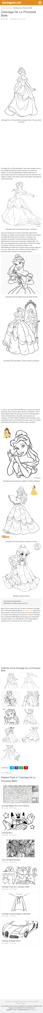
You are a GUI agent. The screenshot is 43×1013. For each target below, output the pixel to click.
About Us (30, 1001)
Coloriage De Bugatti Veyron (11, 941)
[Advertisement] (21, 43)
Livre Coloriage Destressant (11, 860)
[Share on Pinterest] (26, 767)
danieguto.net (11, 2)
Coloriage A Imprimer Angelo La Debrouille (16, 914)
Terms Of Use (23, 1001)
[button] (40, 2)
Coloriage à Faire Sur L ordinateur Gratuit (15, 887)
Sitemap (23, 1003)
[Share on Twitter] (12, 767)
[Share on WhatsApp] (21, 767)
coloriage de (7, 773)
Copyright (15, 1001)
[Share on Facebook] (16, 767)
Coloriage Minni (7, 833)
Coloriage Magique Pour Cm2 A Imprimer (15, 806)
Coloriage (5, 19)
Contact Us (8, 1001)
